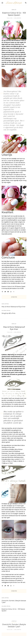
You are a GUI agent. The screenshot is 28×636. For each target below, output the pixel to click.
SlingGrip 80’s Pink (8, 313)
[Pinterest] (8, 291)
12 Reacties (14, 591)
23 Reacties (14, 297)
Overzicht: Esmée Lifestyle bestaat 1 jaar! (14, 601)
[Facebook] (2, 291)
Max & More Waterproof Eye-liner (13, 307)
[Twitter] (5, 291)
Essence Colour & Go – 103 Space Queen (13, 610)
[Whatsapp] (10, 291)
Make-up (14, 9)
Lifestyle (14, 621)
